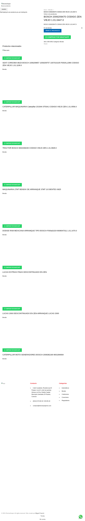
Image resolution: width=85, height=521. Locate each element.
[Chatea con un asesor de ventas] (80, 516)
